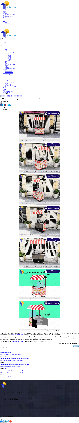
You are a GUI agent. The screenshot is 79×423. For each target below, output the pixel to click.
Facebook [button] (2, 401)
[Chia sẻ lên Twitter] (2, 105)
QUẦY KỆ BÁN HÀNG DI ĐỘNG (9, 14)
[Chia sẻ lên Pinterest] (5, 105)
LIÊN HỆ (4, 17)
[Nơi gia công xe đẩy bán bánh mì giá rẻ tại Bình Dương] (10, 366)
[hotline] (10, 422)
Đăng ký (4, 26)
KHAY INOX (5, 15)
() (4, 42)
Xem (5, 356)
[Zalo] (3, 422)
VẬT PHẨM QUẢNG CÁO (8, 16)
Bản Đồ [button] (1, 406)
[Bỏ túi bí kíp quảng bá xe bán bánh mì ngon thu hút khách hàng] (11, 354)
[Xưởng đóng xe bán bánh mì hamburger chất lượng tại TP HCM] (11, 372)
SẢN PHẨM (5, 13)
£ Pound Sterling (7, 23)
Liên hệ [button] (1, 389)
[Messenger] (1, 422)
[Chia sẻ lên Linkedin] (4, 105)
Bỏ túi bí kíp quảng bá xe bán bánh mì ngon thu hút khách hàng (14, 358)
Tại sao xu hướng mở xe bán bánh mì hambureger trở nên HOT (14, 364)
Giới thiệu (4, 12)
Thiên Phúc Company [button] (4, 380)
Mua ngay (2, 356)
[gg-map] (6, 422)
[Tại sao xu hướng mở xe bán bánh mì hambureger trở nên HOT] (11, 360)
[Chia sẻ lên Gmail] (7, 105)
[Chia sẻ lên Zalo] (10, 105)
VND (4, 21)
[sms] (8, 422)
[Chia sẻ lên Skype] (9, 105)
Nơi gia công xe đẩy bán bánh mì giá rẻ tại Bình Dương (12, 370)
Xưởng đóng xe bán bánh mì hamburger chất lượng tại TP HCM (14, 376)
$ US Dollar (7, 24)
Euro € (6, 22)
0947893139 (5, 40)
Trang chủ (4, 11)
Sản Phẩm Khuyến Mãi (5, 352)
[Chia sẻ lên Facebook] (1, 105)
